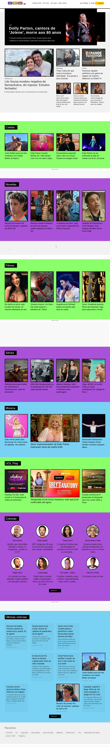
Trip (80, 732)
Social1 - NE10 (10, 736)
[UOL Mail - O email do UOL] (85, 3)
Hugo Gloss (24, 732)
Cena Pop (9, 732)
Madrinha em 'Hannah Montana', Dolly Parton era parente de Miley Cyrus (32, 40)
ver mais (54, 590)
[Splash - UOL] (15, 3)
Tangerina (22, 736)
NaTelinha (59, 732)
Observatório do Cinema (91, 732)
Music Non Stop (48, 732)
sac (81, 3)
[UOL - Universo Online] (24, 3)
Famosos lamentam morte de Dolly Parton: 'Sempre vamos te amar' (30, 38)
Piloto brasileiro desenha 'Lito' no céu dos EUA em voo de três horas (26, 92)
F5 (16, 732)
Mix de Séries (35, 732)
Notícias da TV (70, 732)
